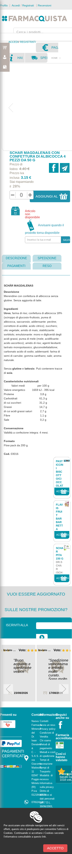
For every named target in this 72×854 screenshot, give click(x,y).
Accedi (15, 5)
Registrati (28, 5)
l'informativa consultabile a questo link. (25, 836)
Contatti (44, 721)
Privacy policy (47, 728)
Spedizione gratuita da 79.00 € (43, 59)
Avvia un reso (47, 725)
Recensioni (44, 5)
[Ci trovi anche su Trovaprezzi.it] (7, 723)
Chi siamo (45, 740)
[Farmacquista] (34, 18)
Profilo (4, 5)
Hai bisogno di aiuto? (20, 59)
